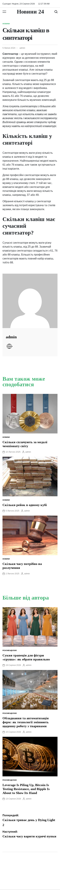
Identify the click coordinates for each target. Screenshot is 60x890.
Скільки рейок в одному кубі (24, 505)
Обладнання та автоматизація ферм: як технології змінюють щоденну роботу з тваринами (25, 722)
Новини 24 (30, 12)
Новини (6, 24)
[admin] (30, 301)
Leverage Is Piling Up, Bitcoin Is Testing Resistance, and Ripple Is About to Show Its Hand (26, 789)
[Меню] (4, 12)
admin (22, 48)
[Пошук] (56, 12)
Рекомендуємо (9, 650)
